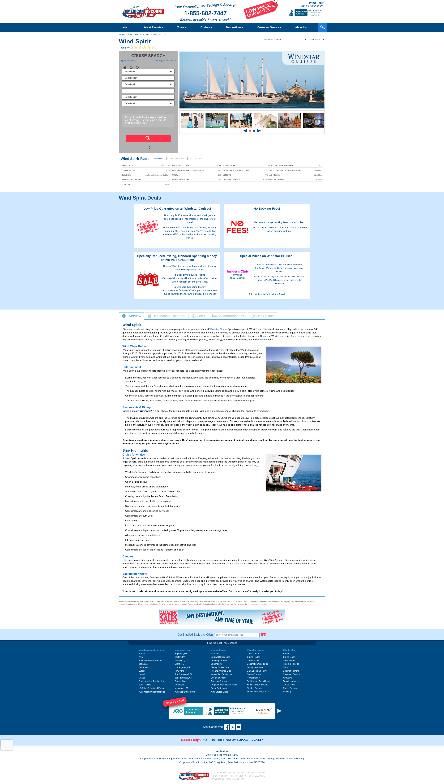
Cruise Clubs (253, 653)
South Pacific (145, 685)
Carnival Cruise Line (220, 657)
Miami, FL (179, 664)
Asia (141, 657)
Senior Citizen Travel (257, 685)
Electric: (127, 184)
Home (123, 27)
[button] (250, 131)
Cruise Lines (132, 34)
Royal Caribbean (219, 688)
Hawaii (142, 674)
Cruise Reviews (290, 688)
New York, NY (181, 671)
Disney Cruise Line (220, 667)
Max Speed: (279, 180)
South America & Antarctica (151, 681)
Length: (227, 175)
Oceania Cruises (219, 678)
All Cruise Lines (219, 692)
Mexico (142, 678)
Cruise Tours (253, 660)
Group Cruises (254, 674)
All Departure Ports (185, 692)
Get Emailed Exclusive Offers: (196, 634)
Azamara (215, 653)
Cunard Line (217, 664)
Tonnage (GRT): (130, 170)
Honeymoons (253, 678)
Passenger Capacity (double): (188, 170)
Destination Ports (291, 671)
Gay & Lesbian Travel (257, 671)
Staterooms (177, 159)
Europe (142, 671)
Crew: (175, 175)
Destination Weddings (257, 664)
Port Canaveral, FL (183, 674)
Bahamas (143, 664)
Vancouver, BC (182, 688)
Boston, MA (180, 657)
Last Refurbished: (283, 166)
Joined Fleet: (230, 166)
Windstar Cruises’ (219, 329)
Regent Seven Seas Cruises (224, 685)
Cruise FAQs (289, 685)
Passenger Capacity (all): (237, 170)
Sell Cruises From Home (258, 681)
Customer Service (268, 27)
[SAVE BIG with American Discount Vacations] (261, 18)
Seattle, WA (180, 681)
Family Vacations (255, 667)
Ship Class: (128, 166)
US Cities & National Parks (151, 688)
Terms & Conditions (235, 779)
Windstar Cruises (148, 34)
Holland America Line (221, 671)
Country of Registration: (288, 170)
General (158, 159)
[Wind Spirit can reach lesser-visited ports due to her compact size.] (294, 365)
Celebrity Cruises (219, 660)
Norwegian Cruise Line (222, 674)
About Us (301, 27)
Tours (181, 27)
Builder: (126, 175)
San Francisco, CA (183, 678)
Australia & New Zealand (150, 660)
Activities (196, 159)
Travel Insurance (291, 681)
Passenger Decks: (131, 180)
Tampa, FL (180, 685)
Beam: (277, 175)
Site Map (287, 691)
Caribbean (144, 667)
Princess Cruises (219, 681)
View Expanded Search (165, 61)
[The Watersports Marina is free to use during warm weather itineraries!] (294, 473)
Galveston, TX (181, 660)
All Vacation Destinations (152, 692)
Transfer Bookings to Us (258, 691)
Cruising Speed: (231, 180)
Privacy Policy (217, 779)
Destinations (234, 27)
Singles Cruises (254, 688)
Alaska (142, 653)
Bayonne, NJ (181, 653)
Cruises (205, 27)
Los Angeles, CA (182, 667)
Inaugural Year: (181, 166)
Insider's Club (274, 264)
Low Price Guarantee (193, 227)
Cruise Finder (253, 657)
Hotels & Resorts (151, 27)
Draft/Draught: (181, 180)
